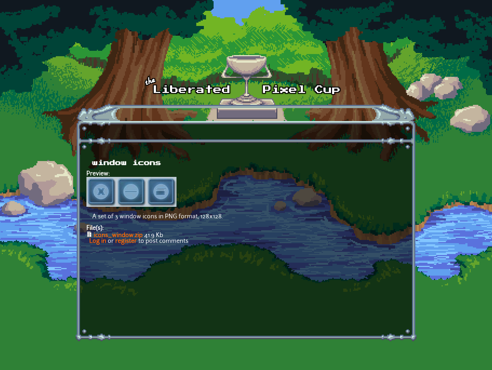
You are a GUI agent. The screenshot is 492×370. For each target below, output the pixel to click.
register (126, 241)
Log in (97, 241)
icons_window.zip (118, 236)
